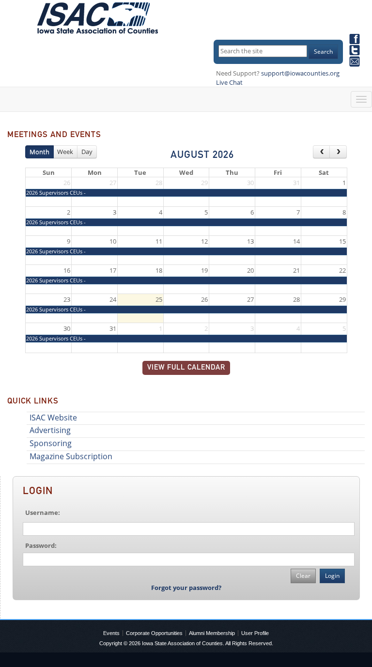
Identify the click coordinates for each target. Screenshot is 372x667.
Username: (42, 512)
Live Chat (229, 82)
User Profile (255, 633)
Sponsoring (51, 443)
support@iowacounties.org (300, 73)
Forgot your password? (186, 587)
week (65, 151)
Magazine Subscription (71, 456)
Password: (41, 545)
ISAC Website (53, 417)
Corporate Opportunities (154, 633)
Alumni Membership (212, 633)
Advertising (50, 430)
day (87, 151)
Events (111, 633)
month (39, 151)
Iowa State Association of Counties (182, 643)
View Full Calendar (186, 368)
